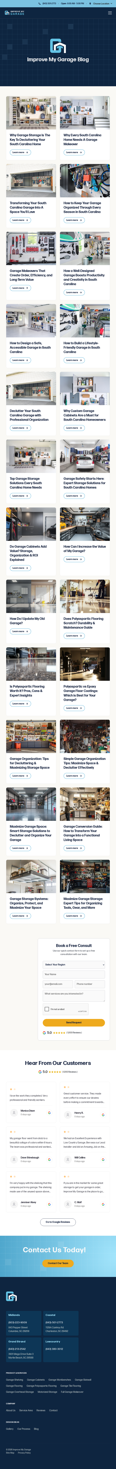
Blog (36, 1429)
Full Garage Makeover (72, 1392)
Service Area (26, 1410)
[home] (14, 13)
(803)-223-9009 (17, 1322)
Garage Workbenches (59, 1380)
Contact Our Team (58, 1263)
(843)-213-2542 (17, 1349)
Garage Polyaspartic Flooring (42, 1386)
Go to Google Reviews (58, 1222)
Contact (53, 1410)
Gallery (9, 1429)
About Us (10, 1410)
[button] (102, 3)
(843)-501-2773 (54, 1322)
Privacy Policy (24, 1453)
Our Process (23, 1429)
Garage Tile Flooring (70, 1386)
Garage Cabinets (36, 1380)
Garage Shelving (14, 1380)
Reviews (41, 1410)
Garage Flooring (14, 1386)
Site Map (10, 1453)
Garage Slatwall (83, 1380)
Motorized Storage (47, 1392)
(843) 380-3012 (54, 1349)
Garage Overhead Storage (20, 1392)
